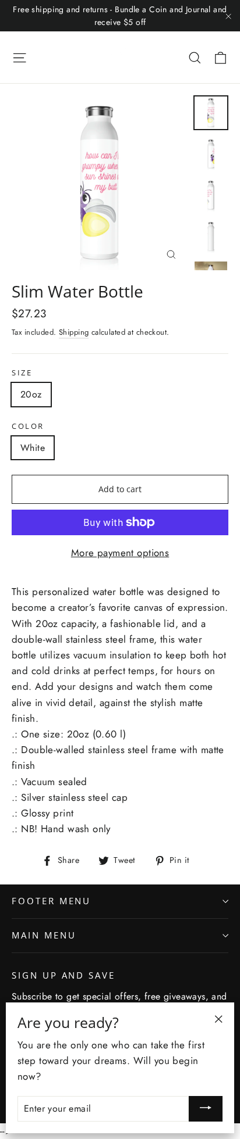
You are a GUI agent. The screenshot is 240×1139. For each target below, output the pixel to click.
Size (22, 372)
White (32, 447)
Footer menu (51, 901)
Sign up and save (63, 975)
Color (28, 426)
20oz (31, 394)
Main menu (44, 935)
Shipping (74, 332)
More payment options (120, 553)
